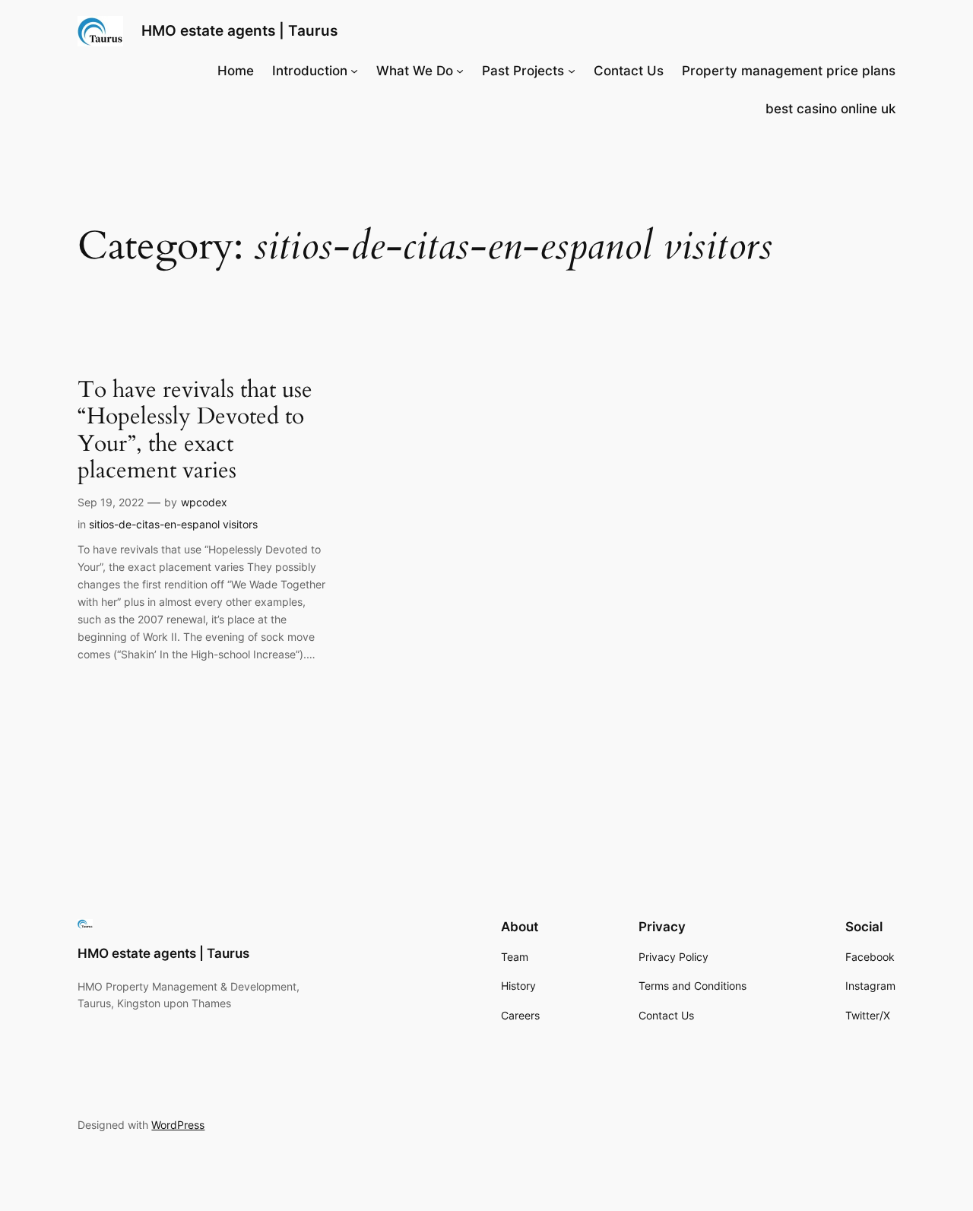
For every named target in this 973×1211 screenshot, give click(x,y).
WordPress (177, 1124)
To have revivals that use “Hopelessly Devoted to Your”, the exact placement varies (195, 431)
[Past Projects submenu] (571, 70)
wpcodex (204, 502)
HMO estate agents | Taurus (239, 30)
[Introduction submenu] (354, 70)
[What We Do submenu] (460, 70)
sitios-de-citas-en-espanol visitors (173, 524)
